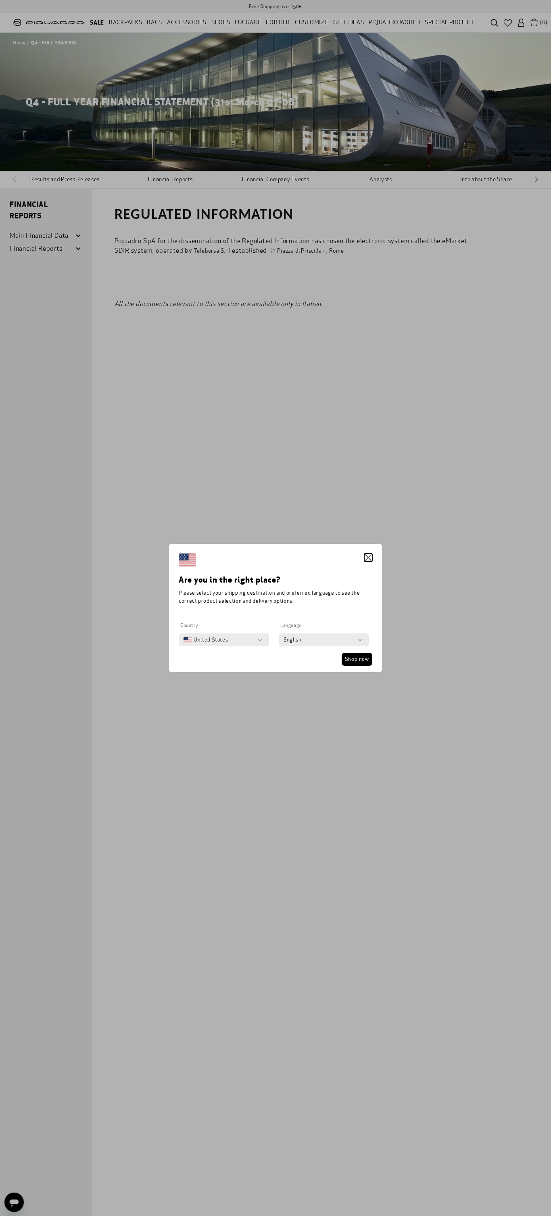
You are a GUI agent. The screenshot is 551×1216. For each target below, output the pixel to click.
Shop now (357, 659)
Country (189, 625)
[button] (368, 557)
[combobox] (206, 640)
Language (291, 625)
